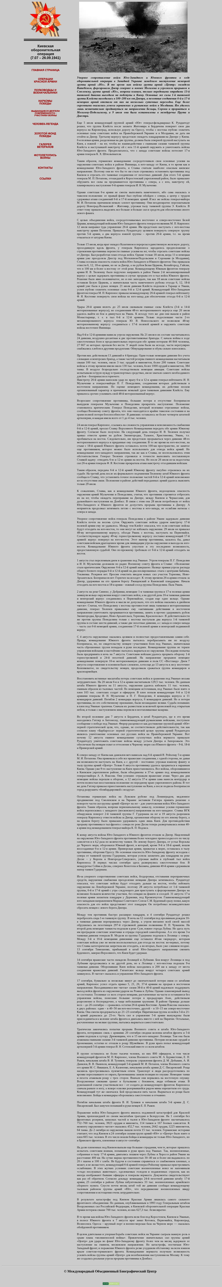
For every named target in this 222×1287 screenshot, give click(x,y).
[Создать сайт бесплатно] (111, 1284)
